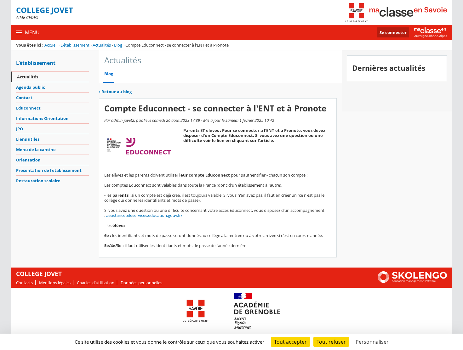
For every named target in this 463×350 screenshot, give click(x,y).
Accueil (50, 45)
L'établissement (74, 45)
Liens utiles (27, 139)
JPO (19, 129)
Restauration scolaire (38, 180)
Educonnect (28, 108)
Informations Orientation (42, 118)
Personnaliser (372, 341)
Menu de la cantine (36, 149)
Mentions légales (55, 282)
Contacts (24, 282)
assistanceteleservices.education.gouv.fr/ (144, 215)
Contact (24, 97)
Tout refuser (331, 341)
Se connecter (393, 32)
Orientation (28, 160)
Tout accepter (290, 341)
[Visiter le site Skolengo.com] (412, 281)
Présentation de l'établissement (49, 170)
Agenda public (30, 87)
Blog (118, 45)
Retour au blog (115, 91)
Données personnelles (141, 282)
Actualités (102, 45)
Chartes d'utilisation (95, 282)
